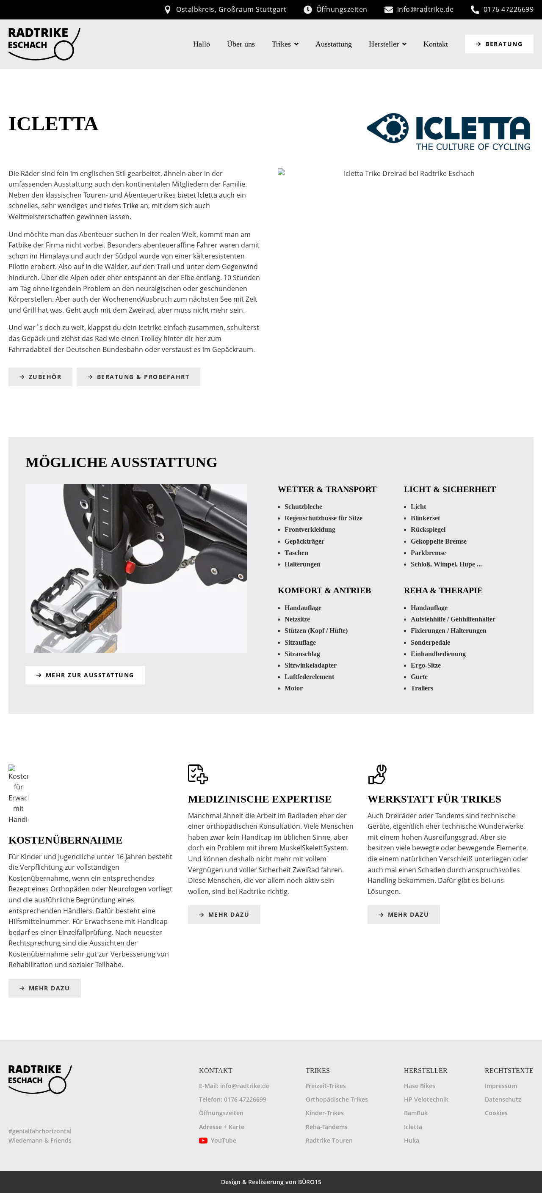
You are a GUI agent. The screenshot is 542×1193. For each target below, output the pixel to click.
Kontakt (435, 44)
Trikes (281, 44)
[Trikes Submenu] (299, 44)
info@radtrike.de (425, 9)
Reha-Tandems (327, 1127)
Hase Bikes (419, 1086)
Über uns (241, 44)
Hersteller (384, 44)
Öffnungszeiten (342, 9)
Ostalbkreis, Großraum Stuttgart (231, 9)
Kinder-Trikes (325, 1113)
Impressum (501, 1086)
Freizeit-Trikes (326, 1086)
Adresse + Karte (221, 1127)
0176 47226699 (509, 9)
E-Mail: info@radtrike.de (234, 1086)
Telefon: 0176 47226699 (232, 1099)
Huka (411, 1140)
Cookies (496, 1113)
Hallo (201, 44)
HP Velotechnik (426, 1099)
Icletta (207, 195)
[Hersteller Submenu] (407, 44)
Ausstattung (333, 44)
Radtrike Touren (329, 1140)
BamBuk (416, 1113)
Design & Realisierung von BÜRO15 (271, 1182)
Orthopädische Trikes (337, 1099)
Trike (130, 205)
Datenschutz (503, 1099)
